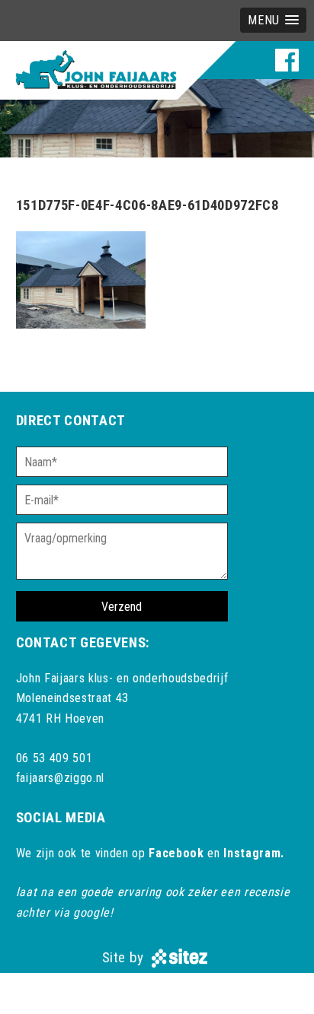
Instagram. (253, 853)
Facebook (176, 853)
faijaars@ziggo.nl (60, 778)
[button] (273, 20)
